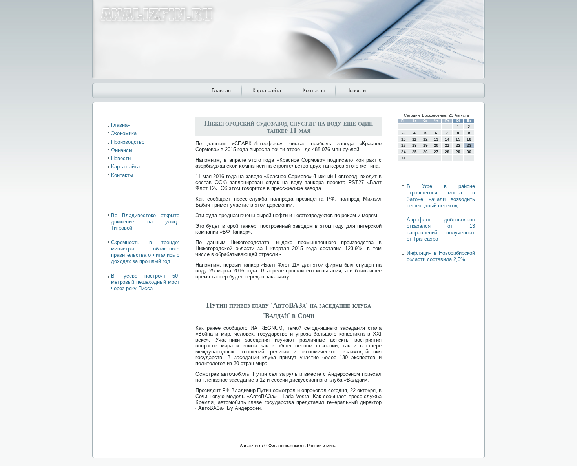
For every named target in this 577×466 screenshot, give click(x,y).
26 (425, 152)
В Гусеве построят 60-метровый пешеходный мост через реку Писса (145, 282)
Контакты (314, 90)
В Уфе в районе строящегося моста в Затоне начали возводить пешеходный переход (441, 195)
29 (458, 152)
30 (469, 152)
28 (447, 152)
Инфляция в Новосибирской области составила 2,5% (441, 256)
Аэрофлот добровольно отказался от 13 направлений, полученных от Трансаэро (441, 229)
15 (458, 139)
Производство (127, 142)
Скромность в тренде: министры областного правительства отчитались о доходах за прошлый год (145, 252)
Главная (221, 90)
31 (403, 158)
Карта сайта (266, 90)
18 (414, 145)
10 (403, 139)
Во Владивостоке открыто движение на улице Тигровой (145, 221)
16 (469, 139)
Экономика (124, 133)
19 (425, 145)
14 (447, 139)
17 (403, 145)
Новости (356, 90)
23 (469, 145)
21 (447, 145)
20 (436, 145)
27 (436, 152)
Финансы (121, 150)
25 (414, 152)
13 (436, 139)
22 (458, 145)
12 (425, 139)
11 (414, 139)
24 (403, 152)
